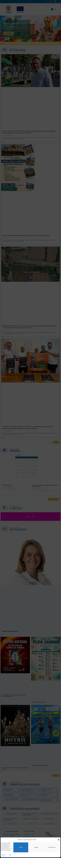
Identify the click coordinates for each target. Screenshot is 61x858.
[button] (58, 839)
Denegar (36, 847)
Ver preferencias (51, 847)
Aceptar (21, 847)
